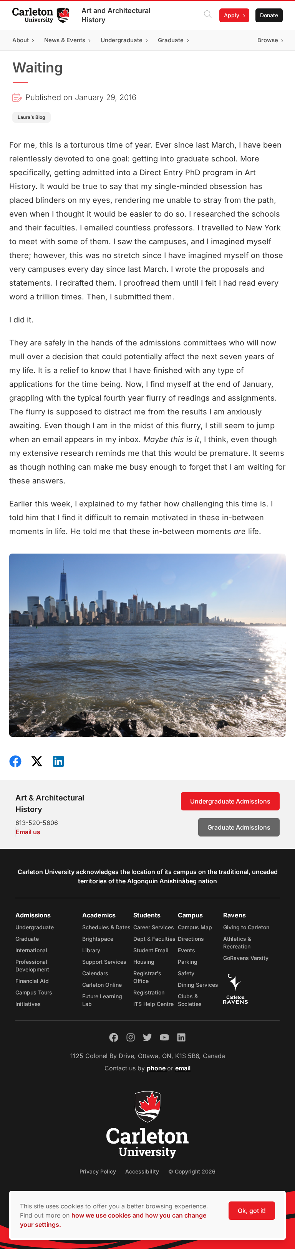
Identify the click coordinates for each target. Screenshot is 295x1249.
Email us (28, 832)
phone (157, 1068)
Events (186, 950)
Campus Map (195, 927)
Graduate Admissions (238, 827)
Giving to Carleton (246, 927)
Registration (148, 992)
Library (91, 950)
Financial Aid (32, 981)
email (183, 1068)
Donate (269, 15)
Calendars (95, 973)
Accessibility (142, 1171)
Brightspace (97, 938)
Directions (191, 938)
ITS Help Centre (153, 1004)
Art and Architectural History (116, 15)
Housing (143, 961)
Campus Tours (33, 992)
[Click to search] (208, 15)
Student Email (151, 950)
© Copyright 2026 (191, 1171)
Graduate (27, 938)
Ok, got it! (252, 1210)
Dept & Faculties (154, 938)
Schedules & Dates (106, 927)
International (31, 950)
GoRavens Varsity (245, 958)
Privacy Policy (98, 1171)
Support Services (104, 961)
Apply (231, 15)
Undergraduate (34, 927)
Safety (186, 973)
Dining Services (198, 984)
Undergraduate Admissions (230, 801)
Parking (187, 961)
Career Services (153, 927)
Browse (267, 40)
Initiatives (28, 1004)
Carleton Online (102, 984)
